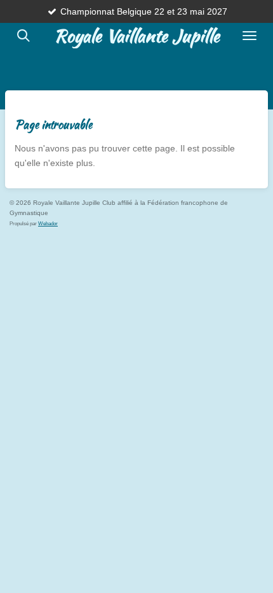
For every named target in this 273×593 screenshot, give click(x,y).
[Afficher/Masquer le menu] (249, 35)
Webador (48, 223)
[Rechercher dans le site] (23, 35)
